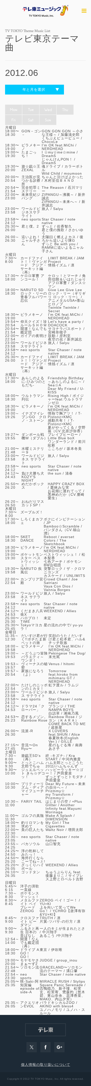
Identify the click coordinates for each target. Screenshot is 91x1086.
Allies (71, 611)
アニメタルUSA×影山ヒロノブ (66, 302)
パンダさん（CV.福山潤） (62, 531)
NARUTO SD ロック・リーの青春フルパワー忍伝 (33, 295)
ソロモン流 (29, 967)
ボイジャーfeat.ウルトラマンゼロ (66, 399)
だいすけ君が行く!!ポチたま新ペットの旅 (34, 639)
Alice (75, 734)
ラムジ (73, 685)
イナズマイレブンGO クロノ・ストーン (34, 416)
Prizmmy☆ (55, 791)
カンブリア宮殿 (31, 581)
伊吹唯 (56, 950)
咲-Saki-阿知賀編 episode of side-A (29, 986)
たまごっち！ (29, 154)
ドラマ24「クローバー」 (33, 708)
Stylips (79, 981)
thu (65, 110)
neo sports (31, 219)
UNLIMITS (75, 576)
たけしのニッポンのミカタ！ (34, 687)
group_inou (67, 960)
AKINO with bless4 (57, 1006)
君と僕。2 (30, 226)
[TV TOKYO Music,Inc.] (45, 10)
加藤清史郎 (70, 135)
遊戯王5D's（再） (31, 757)
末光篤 (54, 657)
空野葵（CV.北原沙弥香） (67, 429)
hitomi (69, 664)
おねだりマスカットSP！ (32, 503)
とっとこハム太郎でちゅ (32, 764)
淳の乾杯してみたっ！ (32, 852)
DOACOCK (57, 325)
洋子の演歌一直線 (29, 888)
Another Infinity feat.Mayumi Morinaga (64, 808)
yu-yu (78, 625)
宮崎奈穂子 (57, 332)
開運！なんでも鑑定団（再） (29, 942)
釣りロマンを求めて (32, 824)
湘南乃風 (71, 713)
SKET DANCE (27, 538)
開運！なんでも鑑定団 (33, 330)
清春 (69, 473)
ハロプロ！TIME (29, 620)
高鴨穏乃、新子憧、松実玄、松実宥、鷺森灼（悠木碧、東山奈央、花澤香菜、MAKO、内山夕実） (62, 993)
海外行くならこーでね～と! (33, 859)
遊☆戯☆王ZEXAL (30, 168)
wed (47, 110)
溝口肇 (72, 971)
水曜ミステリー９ (32, 450)
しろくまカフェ (31, 521)
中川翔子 (49, 932)
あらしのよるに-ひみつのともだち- (33, 381)
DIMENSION (57, 819)
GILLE (66, 741)
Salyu (58, 209)
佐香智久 (64, 226)
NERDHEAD (52, 149)
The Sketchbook (55, 542)
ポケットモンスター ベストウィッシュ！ (31, 559)
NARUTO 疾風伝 (31, 570)
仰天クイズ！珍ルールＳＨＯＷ (33, 323)
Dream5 (49, 156)
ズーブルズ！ (31, 512)
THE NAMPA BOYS (62, 708)
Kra (72, 756)
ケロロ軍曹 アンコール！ (32, 277)
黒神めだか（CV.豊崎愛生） (66, 496)
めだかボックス (32, 485)
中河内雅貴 (71, 759)
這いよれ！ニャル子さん (30, 240)
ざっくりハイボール (32, 867)
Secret (54, 311)
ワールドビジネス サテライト (33, 459)
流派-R (27, 731)
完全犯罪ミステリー (30, 189)
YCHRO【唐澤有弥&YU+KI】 (62, 912)
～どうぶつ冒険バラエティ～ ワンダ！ (34, 656)
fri (13, 120)
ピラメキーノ (30, 147)
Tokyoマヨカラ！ (31, 627)
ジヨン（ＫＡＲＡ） (65, 718)
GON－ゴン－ (31, 133)
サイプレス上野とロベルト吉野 (64, 877)
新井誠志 (74, 339)
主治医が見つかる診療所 (30, 180)
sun (47, 120)
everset (67, 537)
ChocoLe (50, 142)
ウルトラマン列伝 (32, 397)
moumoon (73, 173)
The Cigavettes (58, 824)
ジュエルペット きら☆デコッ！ (33, 773)
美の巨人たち (32, 830)
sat (30, 120)
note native (75, 974)
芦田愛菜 (64, 773)
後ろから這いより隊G (62, 238)
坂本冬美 (74, 449)
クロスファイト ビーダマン (29, 921)
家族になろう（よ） (32, 672)
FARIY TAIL (31, 801)
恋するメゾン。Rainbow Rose (34, 718)
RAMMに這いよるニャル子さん (63, 249)
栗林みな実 (59, 487)
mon (13, 110)
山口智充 (53, 844)
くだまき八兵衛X (31, 612)
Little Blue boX (61, 438)
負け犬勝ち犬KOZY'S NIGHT (32, 476)
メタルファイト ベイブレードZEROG (29, 905)
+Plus (77, 801)
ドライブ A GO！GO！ (29, 953)
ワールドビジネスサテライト (30, 212)
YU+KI (45, 904)
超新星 (56, 727)
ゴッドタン (30, 872)
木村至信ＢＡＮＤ (59, 180)
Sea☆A (54, 385)
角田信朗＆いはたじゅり (67, 277)
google (59, 1047)
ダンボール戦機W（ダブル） (34, 436)
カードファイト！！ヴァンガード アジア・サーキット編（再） (33, 265)
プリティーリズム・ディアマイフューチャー (32, 789)
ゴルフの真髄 (32, 816)
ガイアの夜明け (33, 336)
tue (30, 110)
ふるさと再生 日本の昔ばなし (29, 932)
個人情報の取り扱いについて (45, 1065)
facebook (45, 1047)
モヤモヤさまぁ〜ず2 (29, 962)
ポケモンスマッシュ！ (29, 895)
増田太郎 (75, 830)
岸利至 (65, 336)
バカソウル (30, 844)
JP (48, 523)
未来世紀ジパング (30, 196)
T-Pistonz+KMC (65, 415)
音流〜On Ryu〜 (29, 747)
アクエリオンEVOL (29, 1004)
